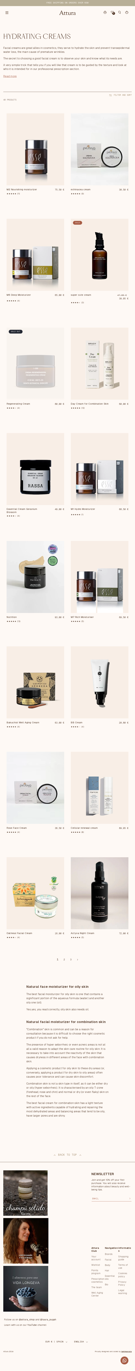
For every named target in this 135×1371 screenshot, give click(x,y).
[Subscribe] (130, 1198)
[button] (119, 12)
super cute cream (81, 295)
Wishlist (95, 1265)
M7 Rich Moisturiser (82, 617)
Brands (109, 1254)
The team (96, 1287)
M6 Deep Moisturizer (19, 295)
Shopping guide (123, 1258)
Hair (107, 1271)
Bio (106, 1285)
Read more (10, 76)
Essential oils (110, 1277)
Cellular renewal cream (84, 828)
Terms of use (123, 1266)
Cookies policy (122, 1275)
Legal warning (122, 1292)
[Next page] (77, 959)
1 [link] (57, 959)
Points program (95, 1272)
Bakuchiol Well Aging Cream (23, 723)
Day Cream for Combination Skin (90, 404)
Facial (108, 1260)
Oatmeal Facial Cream (19, 933)
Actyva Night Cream (82, 933)
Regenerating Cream (18, 404)
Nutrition (12, 617)
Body (107, 1265)
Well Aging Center (97, 1294)
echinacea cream (81, 189)
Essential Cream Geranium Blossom (22, 510)
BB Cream (76, 723)
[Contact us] (124, 1360)
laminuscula (126, 1351)
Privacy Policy (122, 1283)
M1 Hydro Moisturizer (83, 509)
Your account (95, 1258)
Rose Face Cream (17, 828)
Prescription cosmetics (98, 1280)
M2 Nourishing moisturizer (22, 189)
